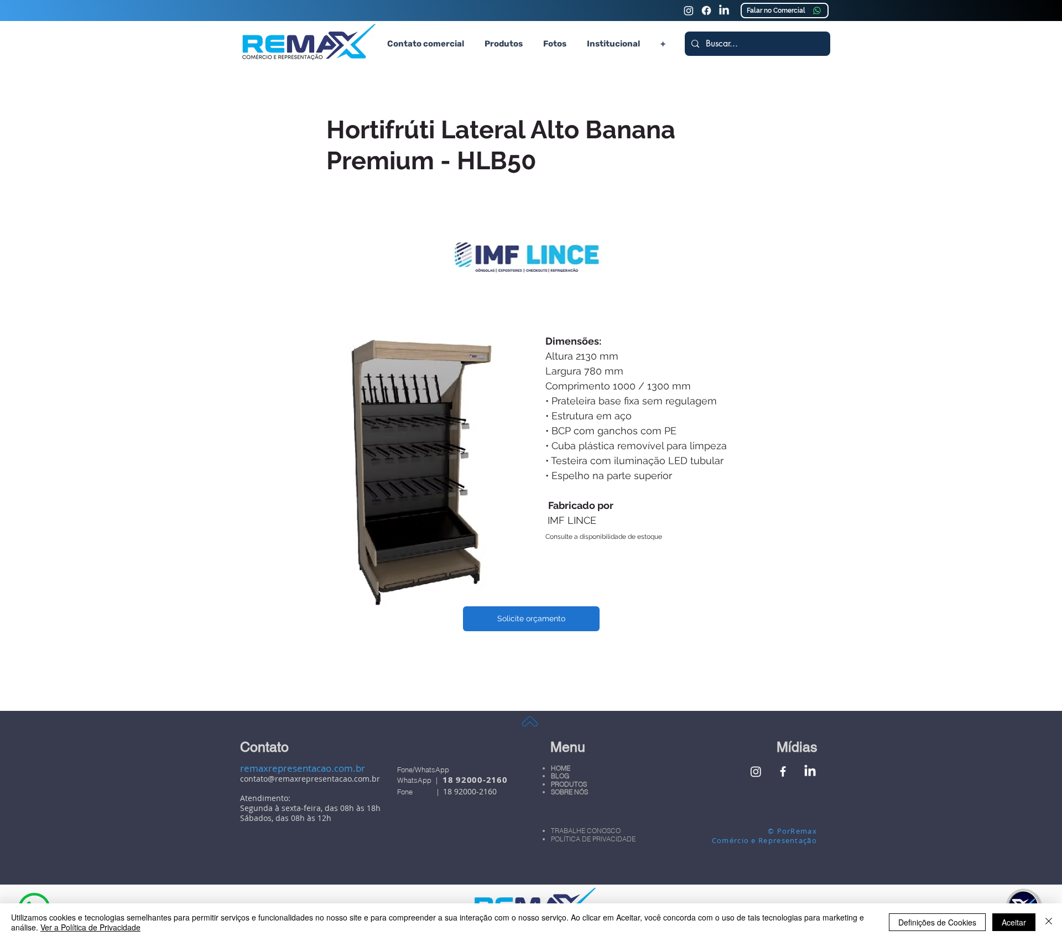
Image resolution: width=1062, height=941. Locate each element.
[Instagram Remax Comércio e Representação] (689, 10)
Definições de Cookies (937, 922)
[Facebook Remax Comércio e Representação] (783, 771)
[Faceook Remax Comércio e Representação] (706, 10)
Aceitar (1014, 922)
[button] (503, 44)
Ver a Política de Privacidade (90, 927)
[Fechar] (1048, 922)
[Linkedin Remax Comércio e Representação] (724, 10)
